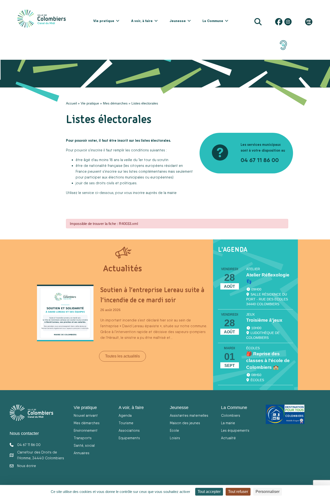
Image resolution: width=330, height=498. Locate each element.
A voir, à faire (142, 21)
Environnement (86, 430)
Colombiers (230, 415)
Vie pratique (103, 21)
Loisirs (175, 438)
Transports (83, 438)
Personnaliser (268, 492)
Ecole (174, 430)
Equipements (129, 438)
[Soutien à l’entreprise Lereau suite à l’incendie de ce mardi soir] (65, 313)
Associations (129, 430)
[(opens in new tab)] (283, 45)
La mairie (228, 423)
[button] (117, 21)
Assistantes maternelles (189, 415)
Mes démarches (115, 103)
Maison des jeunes (185, 423)
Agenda (125, 415)
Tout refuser (238, 492)
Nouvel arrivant (86, 415)
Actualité (228, 438)
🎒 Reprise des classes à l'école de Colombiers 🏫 (268, 360)
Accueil (71, 103)
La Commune (212, 21)
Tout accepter (209, 492)
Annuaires (81, 453)
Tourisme (126, 423)
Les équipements (235, 430)
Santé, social (84, 445)
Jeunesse (178, 21)
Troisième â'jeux (264, 320)
